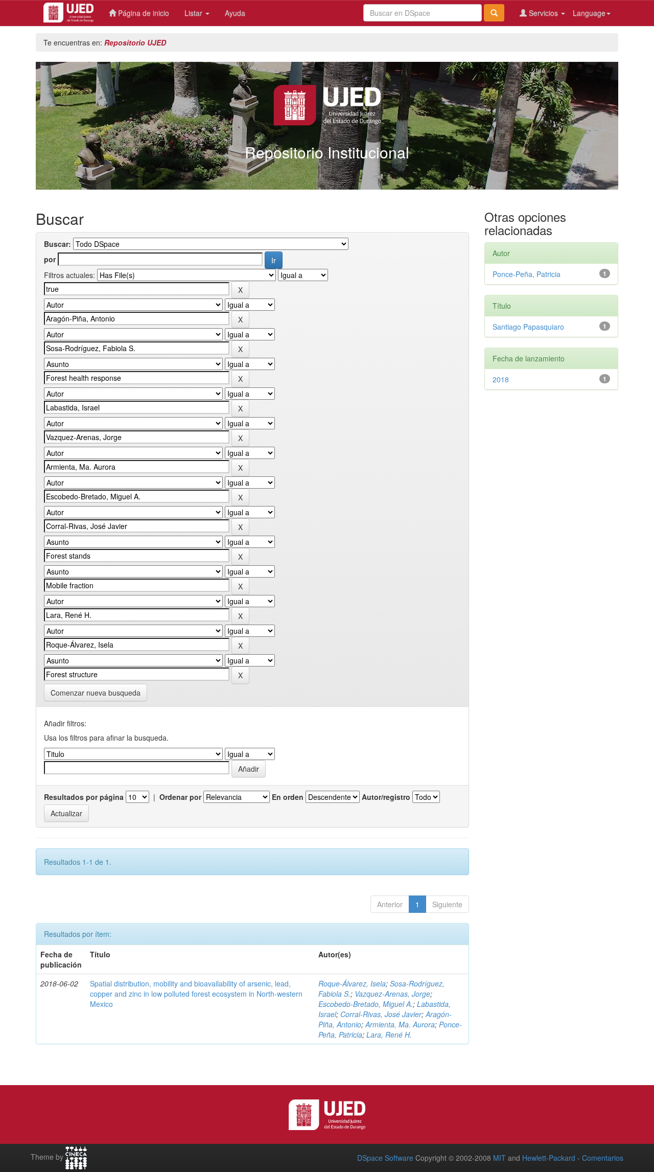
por (50, 259)
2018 (501, 379)
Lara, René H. (389, 1034)
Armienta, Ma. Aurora (400, 1024)
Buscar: (57, 244)
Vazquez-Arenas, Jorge (392, 994)
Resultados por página (84, 797)
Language (589, 13)
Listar (194, 13)
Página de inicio (142, 13)
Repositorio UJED (135, 42)
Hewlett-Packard (548, 1158)
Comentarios (602, 1158)
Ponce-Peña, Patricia (526, 274)
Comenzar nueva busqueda (96, 692)
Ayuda (235, 13)
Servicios (543, 13)
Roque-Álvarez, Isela (352, 983)
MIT (499, 1158)
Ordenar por (180, 797)
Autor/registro (386, 797)
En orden (287, 797)
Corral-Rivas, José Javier (381, 1014)
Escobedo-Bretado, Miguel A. (365, 1004)
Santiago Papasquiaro (528, 326)
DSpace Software (385, 1158)
